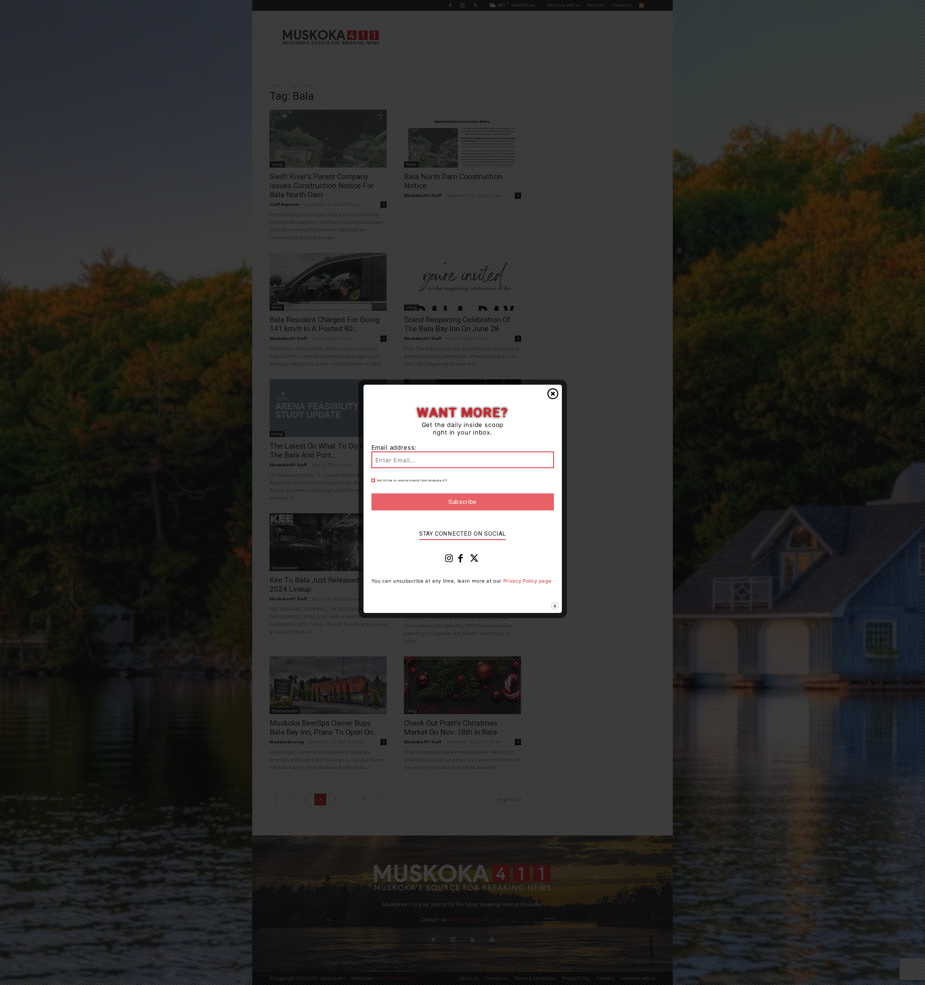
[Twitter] (474, 559)
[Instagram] (449, 559)
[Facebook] (460, 559)
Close (552, 393)
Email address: (394, 447)
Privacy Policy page (527, 581)
